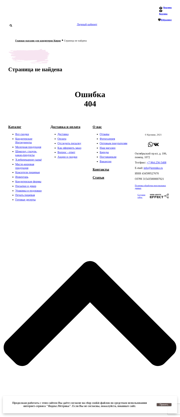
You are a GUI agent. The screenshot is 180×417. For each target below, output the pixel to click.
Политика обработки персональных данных (150, 187)
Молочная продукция (28, 147)
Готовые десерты (25, 199)
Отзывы (104, 134)
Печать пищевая (25, 195)
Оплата (61, 138)
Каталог (14, 127)
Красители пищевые (27, 172)
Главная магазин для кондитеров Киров (38, 40)
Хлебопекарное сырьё (28, 159)
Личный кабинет (87, 24)
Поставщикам (108, 156)
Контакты (101, 169)
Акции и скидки (67, 156)
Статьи (98, 177)
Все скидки (22, 134)
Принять (164, 404)
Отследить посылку (69, 143)
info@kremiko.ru (153, 167)
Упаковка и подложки (28, 190)
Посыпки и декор (25, 186)
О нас (97, 127)
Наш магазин (107, 147)
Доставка (63, 134)
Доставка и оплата (65, 127)
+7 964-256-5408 (156, 162)
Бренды (104, 152)
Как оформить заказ (69, 147)
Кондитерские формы (28, 181)
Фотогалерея (107, 138)
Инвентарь (21, 176)
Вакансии (105, 161)
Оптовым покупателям (113, 143)
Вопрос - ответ (66, 152)
